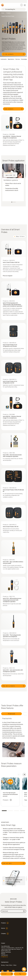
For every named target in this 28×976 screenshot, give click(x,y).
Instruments (4, 59)
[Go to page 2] (10, 810)
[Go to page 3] (16, 810)
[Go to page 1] (4, 810)
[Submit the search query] (3, 9)
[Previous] (18, 774)
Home (2, 13)
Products (8, 13)
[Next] (24, 774)
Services (17, 59)
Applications (11, 59)
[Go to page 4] (22, 810)
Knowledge (24, 59)
